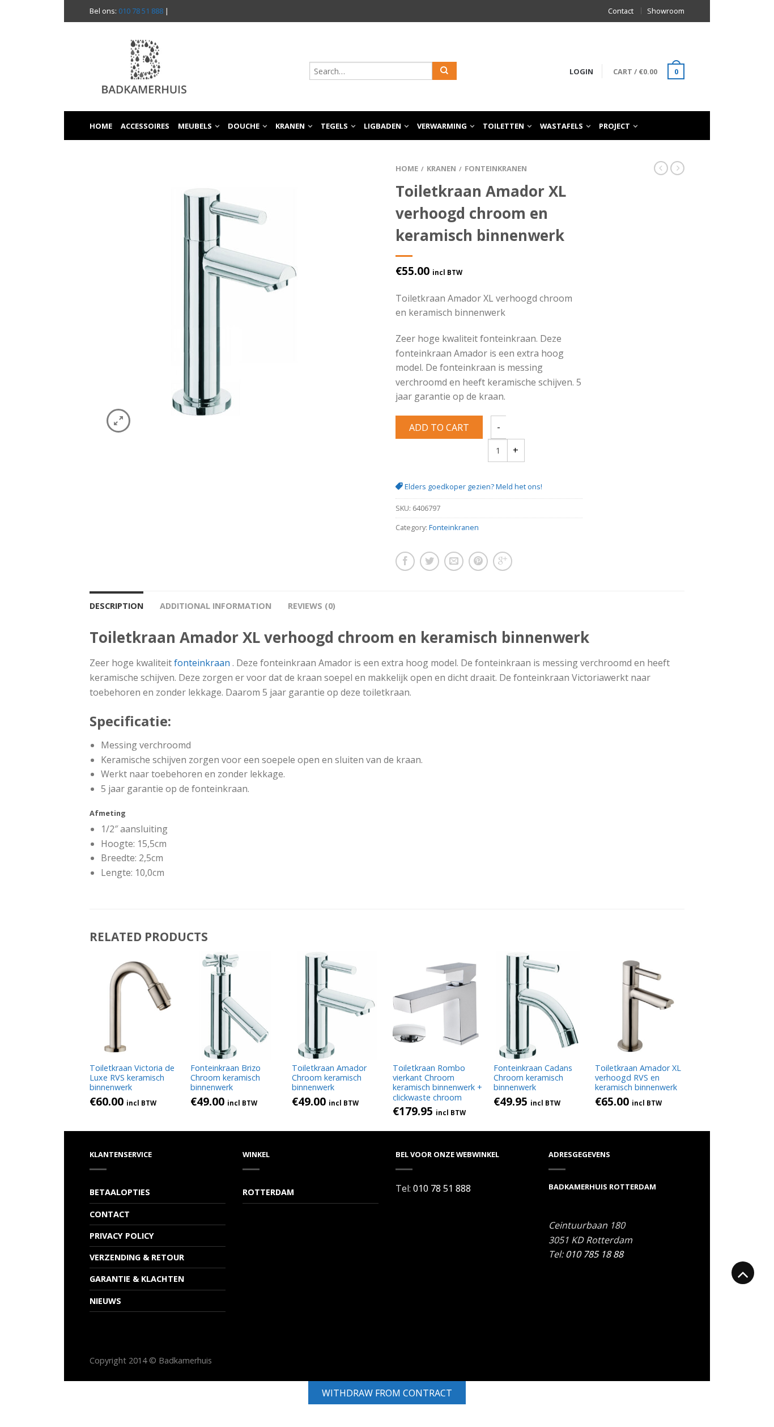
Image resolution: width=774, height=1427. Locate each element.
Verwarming (442, 126)
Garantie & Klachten (137, 1278)
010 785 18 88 (594, 1254)
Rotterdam (268, 1192)
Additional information (215, 605)
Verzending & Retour (137, 1257)
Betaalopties (120, 1192)
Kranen (290, 126)
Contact (620, 11)
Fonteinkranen (496, 168)
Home (101, 126)
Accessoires (145, 126)
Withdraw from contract (387, 1393)
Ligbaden (382, 126)
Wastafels (561, 126)
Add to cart (439, 427)
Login (581, 71)
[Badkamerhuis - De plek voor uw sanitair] (194, 66)
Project (614, 126)
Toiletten (503, 126)
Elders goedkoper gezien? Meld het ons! (472, 486)
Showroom (665, 11)
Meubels (195, 126)
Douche (244, 126)
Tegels (334, 126)
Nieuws (105, 1300)
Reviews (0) (311, 605)
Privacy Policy (122, 1235)
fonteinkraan (202, 663)
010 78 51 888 (140, 11)
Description (116, 605)
